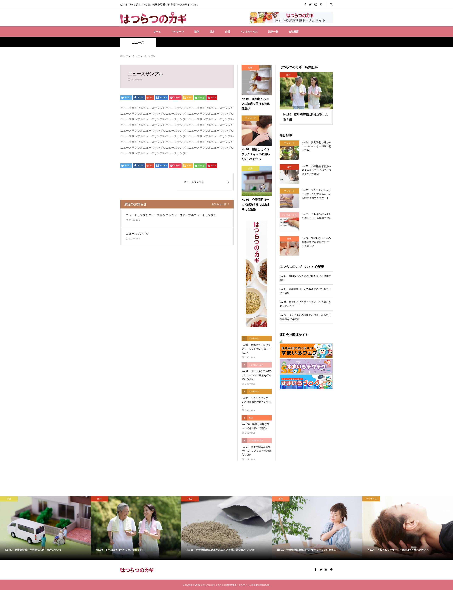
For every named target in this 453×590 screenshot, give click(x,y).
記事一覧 (273, 31)
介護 (227, 31)
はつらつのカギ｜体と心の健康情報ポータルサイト (224, 585)
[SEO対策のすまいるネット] (306, 341)
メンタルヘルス (249, 31)
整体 (196, 31)
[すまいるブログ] (306, 381)
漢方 (212, 31)
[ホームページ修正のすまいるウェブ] (306, 350)
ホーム (157, 31)
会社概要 (294, 31)
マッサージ (177, 31)
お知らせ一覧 (219, 204)
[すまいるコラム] (306, 366)
